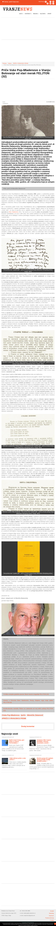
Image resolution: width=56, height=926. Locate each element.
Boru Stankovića (13, 212)
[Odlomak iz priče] (28, 495)
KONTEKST (28, 13)
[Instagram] (50, 3)
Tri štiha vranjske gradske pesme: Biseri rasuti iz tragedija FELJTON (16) (26, 694)
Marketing (51, 913)
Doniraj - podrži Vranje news (11, 1)
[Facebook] (50, 2)
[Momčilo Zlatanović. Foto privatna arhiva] (28, 619)
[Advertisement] (28, 28)
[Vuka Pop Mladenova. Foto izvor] (28, 120)
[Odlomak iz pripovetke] (28, 345)
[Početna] (18, 9)
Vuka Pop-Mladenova (11, 715)
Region (35, 13)
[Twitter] (53, 2)
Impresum (51, 915)
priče (24, 715)
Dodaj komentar (27, 726)
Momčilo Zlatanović (35, 715)
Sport (49, 13)
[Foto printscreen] (28, 253)
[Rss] (53, 3)
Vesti (21, 13)
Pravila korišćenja (49, 918)
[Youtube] (47, 3)
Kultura (42, 13)
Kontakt (52, 911)
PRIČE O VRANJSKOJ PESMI (20, 63)
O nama (52, 920)
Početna (4, 63)
